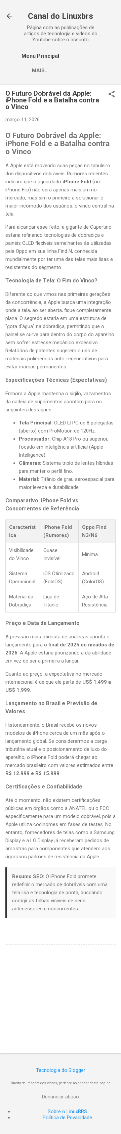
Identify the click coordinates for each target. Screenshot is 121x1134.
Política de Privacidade (67, 1118)
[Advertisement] (60, 1000)
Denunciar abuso (60, 1097)
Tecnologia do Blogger (60, 1070)
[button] (112, 94)
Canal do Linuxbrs (60, 16)
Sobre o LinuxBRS (67, 1111)
